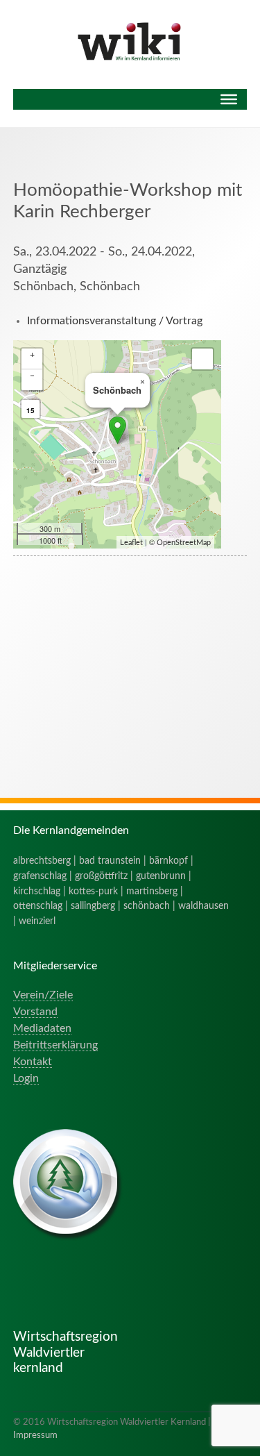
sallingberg (93, 906)
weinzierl (37, 921)
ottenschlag (37, 906)
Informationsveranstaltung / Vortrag (114, 320)
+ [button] (32, 355)
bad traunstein (110, 860)
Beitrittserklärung (55, 1045)
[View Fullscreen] (202, 359)
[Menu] (228, 99)
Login (26, 1078)
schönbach (146, 906)
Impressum (35, 1435)
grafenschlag (40, 876)
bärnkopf (168, 860)
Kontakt (32, 1061)
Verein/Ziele (43, 995)
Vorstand (35, 1011)
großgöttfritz (101, 876)
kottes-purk (93, 891)
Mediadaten (42, 1028)
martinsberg (151, 891)
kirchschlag (36, 891)
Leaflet (131, 542)
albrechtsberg (42, 860)
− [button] (32, 375)
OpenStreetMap (184, 542)
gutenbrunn (161, 876)
